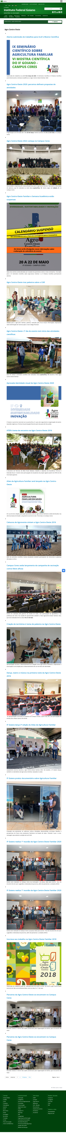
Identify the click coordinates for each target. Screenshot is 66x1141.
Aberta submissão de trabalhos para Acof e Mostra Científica (33, 37)
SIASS (19, 1109)
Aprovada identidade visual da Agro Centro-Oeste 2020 (30, 383)
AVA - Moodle (31, 15)
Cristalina (5, 1103)
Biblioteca (23, 15)
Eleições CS (20, 1110)
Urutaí (4, 1120)
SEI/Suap (20, 1112)
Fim (30, 1077)
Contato (10, 15)
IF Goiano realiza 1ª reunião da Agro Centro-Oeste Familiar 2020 (34, 841)
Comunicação (21, 1105)
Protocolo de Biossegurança (24, 1123)
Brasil (5, 1)
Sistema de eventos (37, 1109)
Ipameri (5, 1107)
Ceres (4, 1101)
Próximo (24, 1077)
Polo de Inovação (7, 1122)
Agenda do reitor (22, 1107)
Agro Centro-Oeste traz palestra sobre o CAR (26, 282)
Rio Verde (5, 1116)
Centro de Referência (8, 1123)
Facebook (50, 1097)
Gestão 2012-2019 (22, 1125)
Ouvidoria (17, 17)
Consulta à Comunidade (24, 1120)
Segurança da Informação (24, 1118)
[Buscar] (60, 9)
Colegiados (20, 1099)
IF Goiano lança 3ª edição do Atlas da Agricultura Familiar (31, 725)
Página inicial (7, 21)
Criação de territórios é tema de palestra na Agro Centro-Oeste (34, 624)
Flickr (49, 1103)
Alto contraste (33, 4)
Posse (4, 1112)
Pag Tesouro (17, 15)
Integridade (21, 1116)
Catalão (5, 1099)
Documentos (38, 15)
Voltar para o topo (57, 1087)
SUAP (6, 15)
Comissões (20, 1103)
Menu (55, 22)
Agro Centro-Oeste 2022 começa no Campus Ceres (28, 141)
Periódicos (11, 17)
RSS (49, 1105)
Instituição (20, 1097)
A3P (19, 1114)
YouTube (50, 1101)
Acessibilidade (25, 4)
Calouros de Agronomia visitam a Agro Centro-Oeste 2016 (31, 522)
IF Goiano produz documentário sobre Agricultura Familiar (32, 778)
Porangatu (5, 1114)
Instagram (50, 1099)
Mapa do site (41, 4)
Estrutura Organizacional (24, 1101)
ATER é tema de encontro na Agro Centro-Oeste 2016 (29, 430)
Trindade (5, 1118)
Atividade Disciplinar (23, 1122)
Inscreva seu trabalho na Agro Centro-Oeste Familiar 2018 (31, 939)
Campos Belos (6, 1097)
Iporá (4, 1109)
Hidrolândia (6, 1105)
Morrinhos (5, 1110)
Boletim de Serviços (22, 1127)
